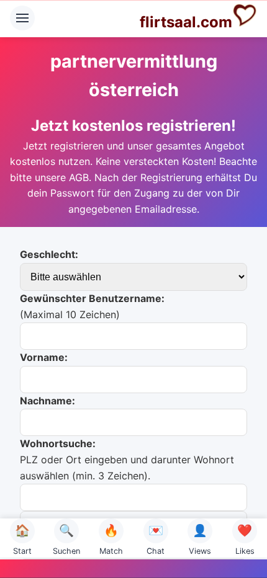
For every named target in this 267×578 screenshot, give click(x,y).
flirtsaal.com (186, 22)
